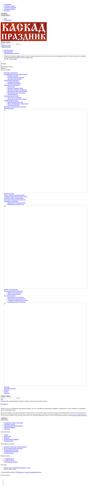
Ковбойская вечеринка (14, 83)
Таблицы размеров (9, 9)
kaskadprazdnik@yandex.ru (11, 53)
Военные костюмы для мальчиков (17, 91)
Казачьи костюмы (13, 76)
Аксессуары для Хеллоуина (16, 297)
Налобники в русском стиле (16, 204)
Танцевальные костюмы (11, 96)
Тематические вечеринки (11, 80)
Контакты (7, 10)
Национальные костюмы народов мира (15, 74)
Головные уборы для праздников (13, 198)
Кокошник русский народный (16, 202)
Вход (5, 18)
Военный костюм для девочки (16, 93)
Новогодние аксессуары (15, 292)
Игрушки (7, 387)
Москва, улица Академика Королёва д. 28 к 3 (17, 467)
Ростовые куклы (9, 108)
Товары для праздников (11, 289)
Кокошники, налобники (11, 201)
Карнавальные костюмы (11, 100)
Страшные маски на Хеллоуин (17, 302)
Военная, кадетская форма (12, 85)
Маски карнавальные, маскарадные (18, 103)
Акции (6, 391)
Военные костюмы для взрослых (17, 89)
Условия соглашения (10, 7)
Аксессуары (11, 86)
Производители (8, 441)
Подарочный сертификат (11, 439)
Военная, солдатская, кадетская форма (15, 446)
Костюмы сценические (11, 72)
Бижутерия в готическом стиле (17, 299)
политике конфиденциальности (79, 415)
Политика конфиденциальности (13, 426)
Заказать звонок (8, 50)
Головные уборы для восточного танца (15, 196)
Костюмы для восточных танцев (17, 99)
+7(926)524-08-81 (9, 460)
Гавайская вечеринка (14, 82)
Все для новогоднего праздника (13, 291)
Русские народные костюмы (16, 77)
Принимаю (4, 418)
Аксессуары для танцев (14, 97)
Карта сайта (7, 436)
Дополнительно (5, 432)
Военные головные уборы (15, 88)
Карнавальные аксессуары (15, 102)
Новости (6, 390)
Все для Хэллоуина (9, 295)
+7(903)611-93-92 (6, 45)
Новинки (7, 393)
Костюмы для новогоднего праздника (15, 106)
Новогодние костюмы (14, 294)
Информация (4, 420)
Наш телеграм (8, 51)
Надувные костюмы (13, 105)
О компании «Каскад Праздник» (13, 422)
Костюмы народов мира (15, 79)
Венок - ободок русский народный (14, 195)
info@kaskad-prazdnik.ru (11, 462)
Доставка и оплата (9, 6)
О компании (7, 4)
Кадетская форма (13, 94)
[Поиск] (20, 44)
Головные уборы (9, 193)
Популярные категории (7, 444)
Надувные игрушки (10, 388)
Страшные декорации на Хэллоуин (18, 300)
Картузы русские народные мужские (15, 199)
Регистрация (8, 20)
